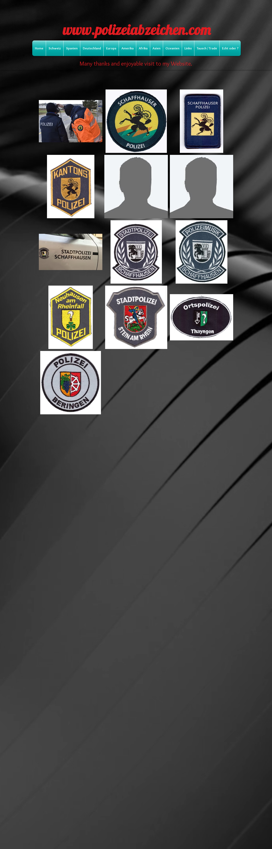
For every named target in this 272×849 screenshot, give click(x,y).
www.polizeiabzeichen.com (137, 29)
